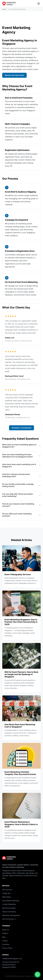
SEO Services (7, 890)
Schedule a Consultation (21, 428)
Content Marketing (9, 904)
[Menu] (38, 3)
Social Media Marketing (10, 900)
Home (4, 9)
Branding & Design (9, 908)
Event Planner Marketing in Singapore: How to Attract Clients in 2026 (21, 824)
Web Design (6, 897)
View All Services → (9, 919)
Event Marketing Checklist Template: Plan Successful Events (20, 773)
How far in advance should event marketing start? (16, 475)
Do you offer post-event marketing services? (17, 515)
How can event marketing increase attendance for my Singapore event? (17, 455)
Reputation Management (11, 915)
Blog (3, 937)
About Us (5, 930)
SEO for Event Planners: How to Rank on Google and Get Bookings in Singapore (21, 674)
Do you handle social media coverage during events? (18, 485)
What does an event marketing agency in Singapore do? (19, 445)
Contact (5, 941)
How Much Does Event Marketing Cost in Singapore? (20, 725)
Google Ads (6, 893)
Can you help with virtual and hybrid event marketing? (17, 495)
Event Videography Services (18, 574)
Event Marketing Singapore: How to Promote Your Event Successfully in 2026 (21, 621)
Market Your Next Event (14, 75)
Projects (5, 933)
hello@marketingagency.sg (12, 958)
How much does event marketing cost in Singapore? (19, 465)
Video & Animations (9, 912)
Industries (5, 944)
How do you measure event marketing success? (18, 505)
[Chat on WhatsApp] (37, 974)
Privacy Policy (7, 948)
